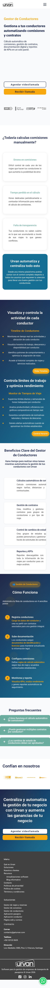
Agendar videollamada (25, 511)
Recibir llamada (25, 505)
